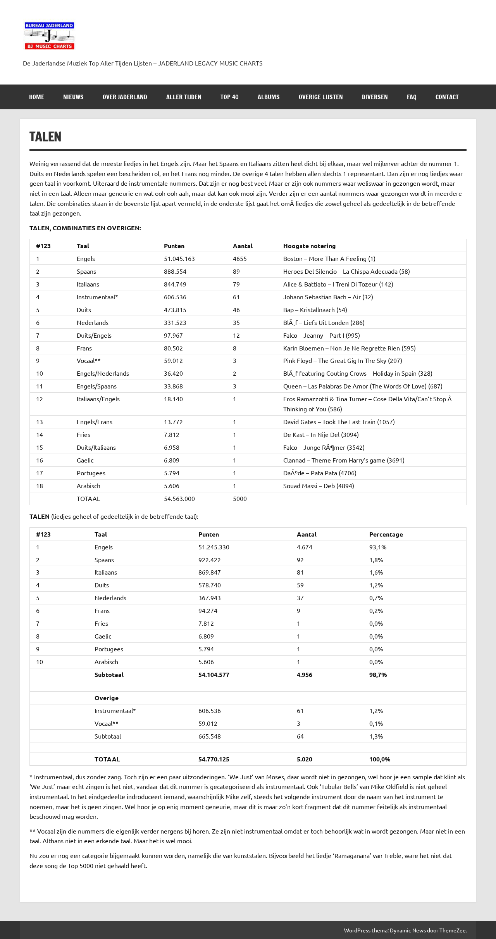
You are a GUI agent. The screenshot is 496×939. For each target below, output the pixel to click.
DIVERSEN (375, 97)
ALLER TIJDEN (184, 97)
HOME (36, 97)
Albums (269, 97)
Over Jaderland (125, 97)
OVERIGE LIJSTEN (321, 97)
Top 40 (229, 97)
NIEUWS (73, 97)
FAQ (412, 97)
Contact (447, 97)
